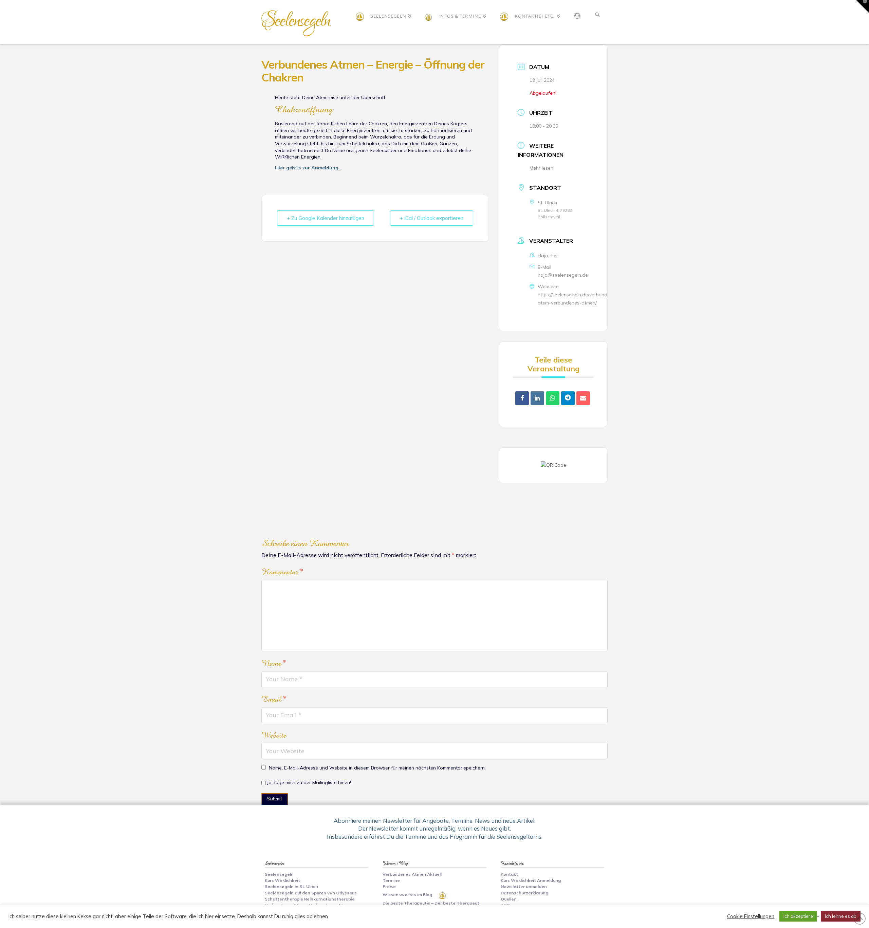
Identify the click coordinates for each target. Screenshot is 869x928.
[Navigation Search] (597, 22)
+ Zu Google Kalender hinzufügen (325, 218)
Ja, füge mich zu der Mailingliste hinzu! (308, 782)
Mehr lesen (541, 168)
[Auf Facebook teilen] (522, 398)
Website (273, 735)
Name (273, 663)
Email (273, 699)
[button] (862, 6)
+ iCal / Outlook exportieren (431, 218)
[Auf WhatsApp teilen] (552, 398)
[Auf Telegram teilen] (568, 398)
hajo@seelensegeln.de (563, 275)
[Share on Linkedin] (537, 398)
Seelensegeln (295, 21)
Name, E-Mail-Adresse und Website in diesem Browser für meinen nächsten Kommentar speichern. (377, 768)
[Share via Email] (583, 398)
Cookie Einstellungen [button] (750, 916)
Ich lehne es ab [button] (840, 916)
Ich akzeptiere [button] (798, 916)
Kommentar (282, 572)
